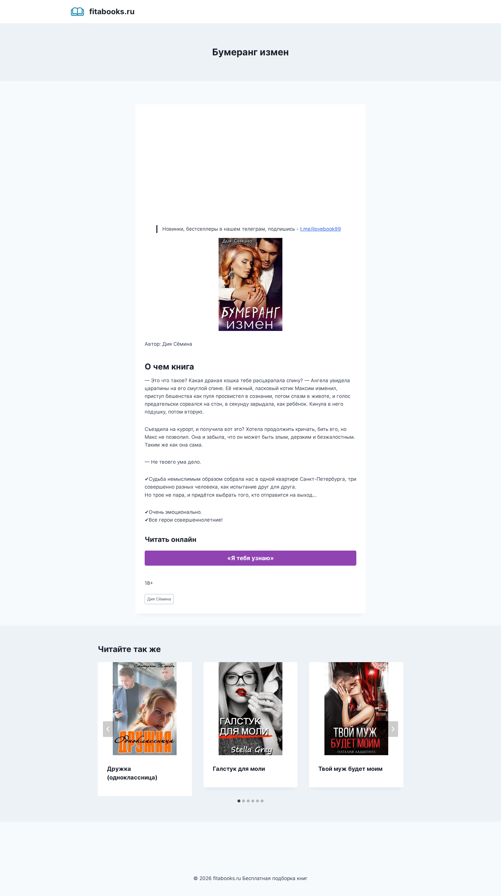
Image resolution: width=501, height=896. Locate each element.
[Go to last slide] (108, 729)
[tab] (238, 801)
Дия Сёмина (159, 599)
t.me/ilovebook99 (320, 229)
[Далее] (393, 729)
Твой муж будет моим (350, 768)
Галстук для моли (239, 768)
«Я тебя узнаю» (250, 558)
